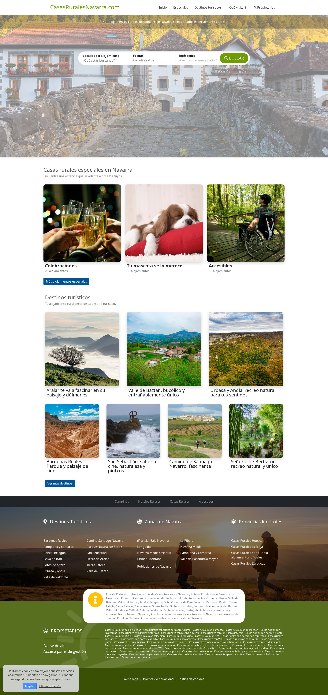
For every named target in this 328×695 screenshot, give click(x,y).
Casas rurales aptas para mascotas (224, 654)
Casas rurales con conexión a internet (222, 633)
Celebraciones (61, 265)
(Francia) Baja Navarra (153, 541)
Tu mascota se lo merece (154, 265)
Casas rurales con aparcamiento (178, 639)
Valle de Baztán (97, 571)
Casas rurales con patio (118, 645)
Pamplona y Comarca (195, 553)
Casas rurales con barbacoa (208, 629)
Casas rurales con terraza (136, 657)
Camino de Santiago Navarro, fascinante (190, 463)
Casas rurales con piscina (166, 651)
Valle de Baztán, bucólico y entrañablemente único (156, 392)
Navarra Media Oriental (154, 553)
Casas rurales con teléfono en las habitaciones (215, 642)
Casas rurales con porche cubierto (139, 639)
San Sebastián (97, 553)
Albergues (206, 501)
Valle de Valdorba (56, 577)
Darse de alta (55, 645)
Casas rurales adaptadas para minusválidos (238, 651)
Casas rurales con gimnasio (129, 642)
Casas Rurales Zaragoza (248, 563)
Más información (50, 686)
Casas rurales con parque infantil (264, 633)
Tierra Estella (96, 565)
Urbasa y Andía (54, 571)
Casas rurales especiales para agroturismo (167, 629)
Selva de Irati (52, 559)
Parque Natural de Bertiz (104, 547)
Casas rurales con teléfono (197, 651)
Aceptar (30, 686)
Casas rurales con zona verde (242, 639)
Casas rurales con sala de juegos (123, 629)
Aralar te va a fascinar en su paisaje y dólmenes (76, 392)
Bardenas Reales (55, 541)
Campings (122, 501)
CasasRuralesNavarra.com (85, 7)
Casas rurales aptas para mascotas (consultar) (190, 648)
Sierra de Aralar (98, 559)
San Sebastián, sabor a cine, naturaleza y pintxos (132, 466)
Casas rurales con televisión (149, 636)
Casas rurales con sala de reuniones (167, 642)
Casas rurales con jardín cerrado (147, 654)
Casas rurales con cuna (180, 636)
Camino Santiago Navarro (105, 541)
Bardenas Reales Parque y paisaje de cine (67, 466)
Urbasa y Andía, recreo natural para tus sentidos (242, 392)
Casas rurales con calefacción (242, 629)
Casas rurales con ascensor (135, 651)
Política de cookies (191, 679)
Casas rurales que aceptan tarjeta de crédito (243, 648)
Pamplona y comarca (58, 547)
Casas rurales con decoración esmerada (244, 636)
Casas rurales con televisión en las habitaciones (203, 645)
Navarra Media (191, 547)
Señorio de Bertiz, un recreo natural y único (254, 463)
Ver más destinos (59, 483)
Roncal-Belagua (54, 553)
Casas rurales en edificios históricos (139, 633)
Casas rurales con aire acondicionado (154, 645)
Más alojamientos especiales (66, 281)
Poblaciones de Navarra (154, 566)
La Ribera (187, 541)
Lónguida (144, 547)
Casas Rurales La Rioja (247, 547)
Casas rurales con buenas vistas (185, 654)
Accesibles (220, 265)
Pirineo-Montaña (149, 559)
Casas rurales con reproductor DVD (142, 648)
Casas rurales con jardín (118, 636)
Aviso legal (131, 679)
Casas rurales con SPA (207, 636)
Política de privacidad (158, 679)
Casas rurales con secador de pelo (262, 642)
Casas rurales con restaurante (249, 645)
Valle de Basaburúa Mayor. (199, 559)
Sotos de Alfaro (54, 565)
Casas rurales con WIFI (210, 639)
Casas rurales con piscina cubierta (180, 633)
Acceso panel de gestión (64, 651)
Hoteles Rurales (149, 501)
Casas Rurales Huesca (247, 541)
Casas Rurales (180, 501)
